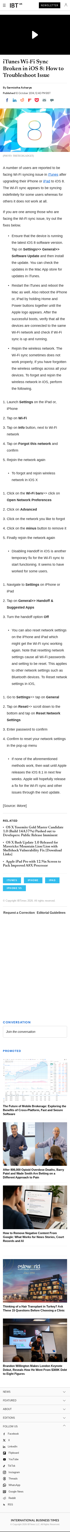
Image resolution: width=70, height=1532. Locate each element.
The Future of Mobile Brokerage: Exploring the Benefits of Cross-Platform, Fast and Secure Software (34, 1110)
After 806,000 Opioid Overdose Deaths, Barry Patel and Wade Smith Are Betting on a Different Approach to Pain (33, 1173)
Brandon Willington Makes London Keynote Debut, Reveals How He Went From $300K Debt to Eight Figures (35, 1369)
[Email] (44, 100)
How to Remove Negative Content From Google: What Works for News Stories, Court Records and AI (33, 1237)
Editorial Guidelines (51, 912)
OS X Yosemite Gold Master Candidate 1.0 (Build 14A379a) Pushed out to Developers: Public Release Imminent (33, 831)
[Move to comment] (51, 100)
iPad (46, 181)
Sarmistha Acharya (19, 87)
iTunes (53, 174)
